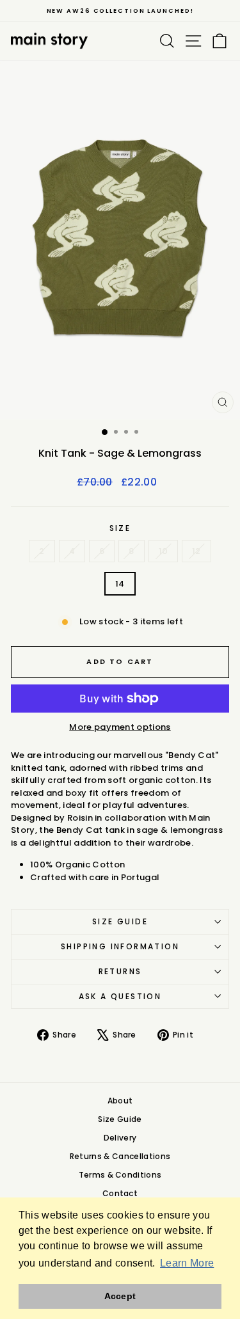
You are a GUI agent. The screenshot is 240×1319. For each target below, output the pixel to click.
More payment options (120, 727)
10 (163, 551)
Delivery (120, 1137)
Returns (120, 971)
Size (120, 528)
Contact (120, 1193)
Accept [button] (120, 1296)
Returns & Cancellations (120, 1156)
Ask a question (120, 996)
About (120, 1100)
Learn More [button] (187, 1263)
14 (120, 584)
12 (196, 551)
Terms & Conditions (120, 1174)
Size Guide (120, 921)
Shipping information (120, 946)
